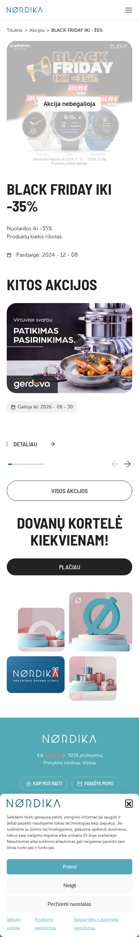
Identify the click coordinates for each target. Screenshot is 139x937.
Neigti (69, 885)
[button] (129, 803)
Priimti (70, 867)
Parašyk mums (98, 783)
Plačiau (69, 567)
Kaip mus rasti (47, 783)
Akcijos (37, 30)
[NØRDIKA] (25, 10)
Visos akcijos (69, 490)
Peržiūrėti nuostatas (69, 904)
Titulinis (15, 30)
